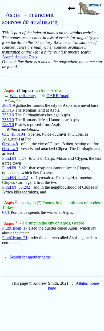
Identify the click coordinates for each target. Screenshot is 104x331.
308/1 (7, 105)
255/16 (8, 115)
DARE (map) (57, 95)
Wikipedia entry (23, 95)
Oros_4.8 (10, 144)
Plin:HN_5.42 (14, 168)
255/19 (8, 119)
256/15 (8, 110)
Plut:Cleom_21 (14, 237)
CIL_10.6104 (13, 134)
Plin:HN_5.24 (14, 158)
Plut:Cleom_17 (14, 228)
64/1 (6, 212)
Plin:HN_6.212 (15, 177)
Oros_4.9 (10, 148)
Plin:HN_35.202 (16, 187)
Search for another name (30, 257)
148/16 (8, 124)
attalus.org (44, 21)
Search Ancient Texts (19, 57)
